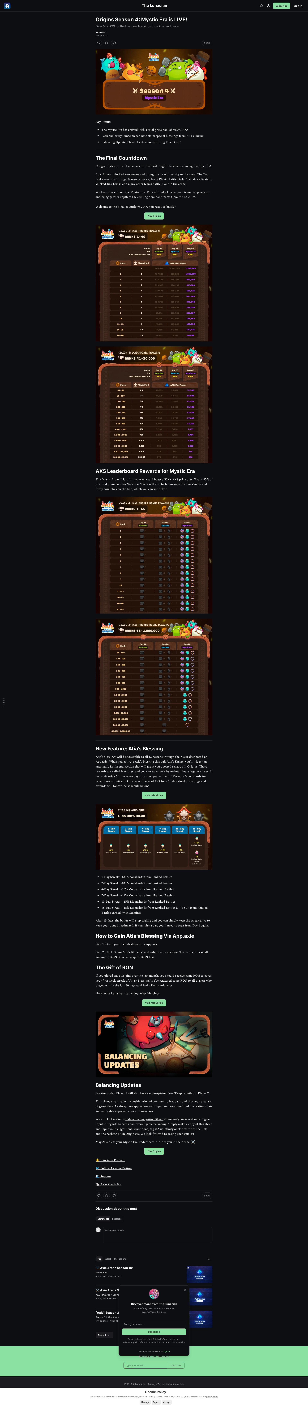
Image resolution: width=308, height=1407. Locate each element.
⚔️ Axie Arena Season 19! (114, 1268)
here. (152, 957)
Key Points (101, 1272)
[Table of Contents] (3, 703)
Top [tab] (99, 1259)
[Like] (99, 43)
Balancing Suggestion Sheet (144, 1119)
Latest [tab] (107, 1259)
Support (105, 1176)
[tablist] (109, 1219)
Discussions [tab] (120, 1259)
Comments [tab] (103, 1218)
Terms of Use (169, 1339)
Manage (145, 1402)
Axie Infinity (102, 32)
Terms (161, 1384)
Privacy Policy (178, 1342)
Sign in (298, 5)
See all (102, 1334)
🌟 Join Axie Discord (110, 1160)
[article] (154, 1274)
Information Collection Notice (153, 1342)
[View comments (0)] (106, 43)
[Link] (91, 158)
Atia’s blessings (106, 757)
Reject (156, 1402)
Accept (166, 1402)
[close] (184, 1290)
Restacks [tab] (116, 1218)
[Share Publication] (268, 6)
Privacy (152, 1384)
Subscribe (281, 5)
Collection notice (175, 1384)
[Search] (261, 6)
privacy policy (212, 1396)
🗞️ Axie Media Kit (108, 1184)
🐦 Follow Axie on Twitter (114, 1168)
